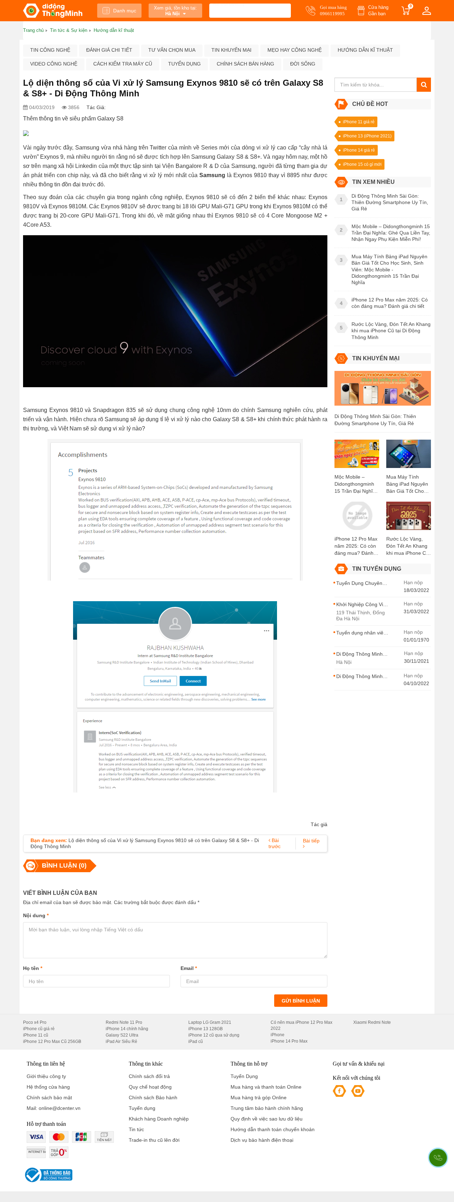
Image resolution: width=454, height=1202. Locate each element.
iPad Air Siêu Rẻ (121, 1041)
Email (189, 968)
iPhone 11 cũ (35, 1035)
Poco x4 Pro (34, 1022)
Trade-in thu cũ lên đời (154, 1140)
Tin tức (136, 1129)
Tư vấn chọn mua (171, 50)
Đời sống (302, 64)
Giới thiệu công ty (46, 1076)
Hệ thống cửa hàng (48, 1087)
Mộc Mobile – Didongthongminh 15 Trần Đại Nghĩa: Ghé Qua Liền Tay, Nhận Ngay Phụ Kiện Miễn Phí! (355, 484)
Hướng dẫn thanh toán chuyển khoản (273, 1129)
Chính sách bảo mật (49, 1097)
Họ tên (32, 968)
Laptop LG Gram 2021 (209, 1022)
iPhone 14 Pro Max (289, 1041)
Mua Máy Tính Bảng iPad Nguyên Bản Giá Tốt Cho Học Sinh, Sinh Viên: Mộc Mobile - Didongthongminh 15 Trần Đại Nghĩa (407, 484)
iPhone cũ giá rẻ (39, 1028)
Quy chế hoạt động (150, 1087)
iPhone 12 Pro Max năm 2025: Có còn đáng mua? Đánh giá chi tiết (355, 546)
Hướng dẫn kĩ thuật (365, 50)
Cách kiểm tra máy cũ (122, 64)
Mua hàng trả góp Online (259, 1097)
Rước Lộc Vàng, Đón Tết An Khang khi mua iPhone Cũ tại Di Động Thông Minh (407, 546)
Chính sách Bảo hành (153, 1097)
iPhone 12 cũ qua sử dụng (213, 1035)
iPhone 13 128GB (205, 1028)
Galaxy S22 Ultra (122, 1035)
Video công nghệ (53, 64)
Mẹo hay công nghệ (294, 50)
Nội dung (36, 915)
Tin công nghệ (50, 50)
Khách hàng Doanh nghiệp (159, 1119)
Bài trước (274, 843)
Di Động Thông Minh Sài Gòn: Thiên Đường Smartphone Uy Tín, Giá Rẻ (375, 419)
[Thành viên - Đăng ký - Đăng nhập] (426, 10)
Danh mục (124, 10)
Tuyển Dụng (244, 1076)
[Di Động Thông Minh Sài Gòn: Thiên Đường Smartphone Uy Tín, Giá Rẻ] (382, 391)
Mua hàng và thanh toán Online (266, 1087)
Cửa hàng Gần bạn (378, 10)
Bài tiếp (311, 840)
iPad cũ (195, 1041)
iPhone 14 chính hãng (127, 1028)
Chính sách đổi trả (149, 1076)
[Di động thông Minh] (52, 11)
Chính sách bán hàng (245, 64)
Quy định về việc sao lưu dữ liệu (267, 1119)
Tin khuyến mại (231, 50)
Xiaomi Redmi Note (372, 1022)
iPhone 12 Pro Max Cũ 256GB (52, 1041)
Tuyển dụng (184, 64)
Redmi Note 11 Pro (124, 1022)
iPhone (277, 1034)
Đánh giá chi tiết (109, 50)
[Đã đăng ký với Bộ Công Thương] (47, 1175)
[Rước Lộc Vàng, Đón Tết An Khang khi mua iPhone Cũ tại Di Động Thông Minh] (408, 518)
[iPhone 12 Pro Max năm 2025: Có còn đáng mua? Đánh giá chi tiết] (356, 518)
